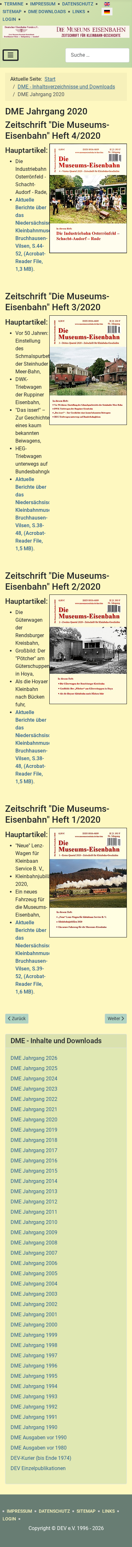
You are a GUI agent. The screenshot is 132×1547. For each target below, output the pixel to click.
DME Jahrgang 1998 (34, 1345)
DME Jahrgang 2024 (34, 1079)
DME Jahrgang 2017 (34, 1150)
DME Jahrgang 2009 (34, 1232)
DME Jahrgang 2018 (34, 1140)
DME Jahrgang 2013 (34, 1191)
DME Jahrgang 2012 (34, 1202)
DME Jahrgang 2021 (34, 1109)
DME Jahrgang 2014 (34, 1181)
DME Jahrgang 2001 (34, 1314)
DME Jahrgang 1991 (34, 1417)
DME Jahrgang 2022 (34, 1099)
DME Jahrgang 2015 (34, 1171)
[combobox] (97, 55)
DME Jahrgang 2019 (34, 1130)
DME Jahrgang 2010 (34, 1222)
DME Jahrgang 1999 (34, 1335)
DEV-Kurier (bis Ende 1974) (41, 1458)
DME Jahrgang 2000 (34, 1325)
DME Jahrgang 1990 (34, 1427)
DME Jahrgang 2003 (34, 1294)
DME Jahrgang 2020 (34, 1120)
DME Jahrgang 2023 (34, 1089)
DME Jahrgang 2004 (34, 1284)
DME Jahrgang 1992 (34, 1407)
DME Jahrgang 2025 (34, 1068)
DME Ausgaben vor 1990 (39, 1438)
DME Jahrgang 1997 (34, 1355)
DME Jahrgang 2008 (34, 1243)
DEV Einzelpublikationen (38, 1468)
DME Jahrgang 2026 (34, 1058)
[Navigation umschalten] (11, 55)
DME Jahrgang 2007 (34, 1253)
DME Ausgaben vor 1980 (39, 1448)
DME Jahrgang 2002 (34, 1304)
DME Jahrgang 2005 (34, 1273)
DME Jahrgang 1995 (34, 1376)
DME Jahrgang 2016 (34, 1161)
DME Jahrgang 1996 (34, 1366)
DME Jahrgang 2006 (34, 1263)
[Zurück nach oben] (121, 1535)
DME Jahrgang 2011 (34, 1212)
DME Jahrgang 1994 (34, 1386)
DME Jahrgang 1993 (34, 1396)
